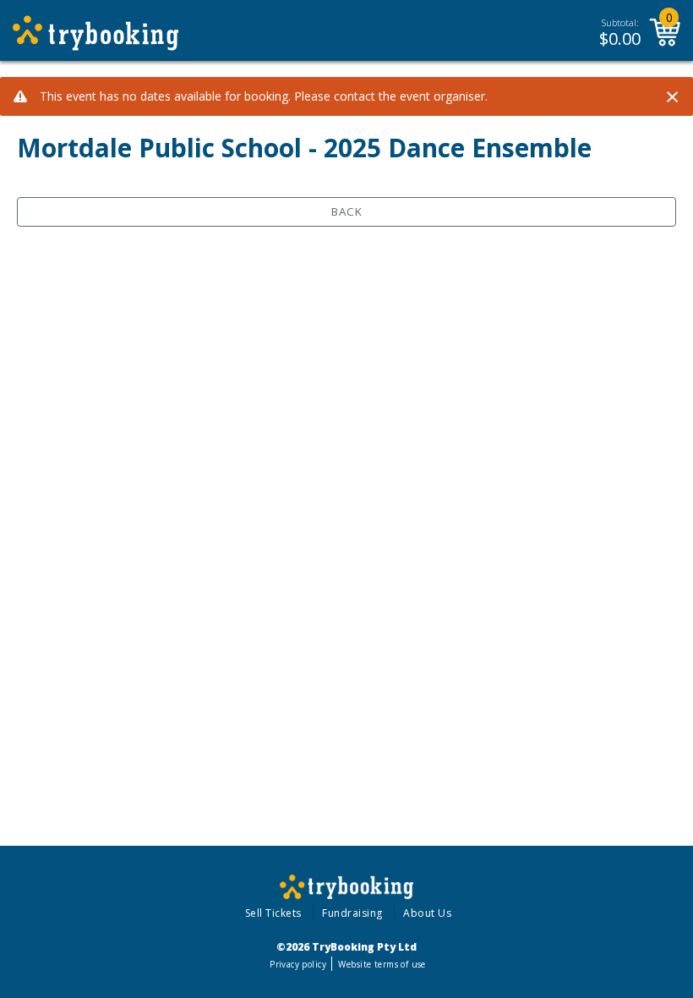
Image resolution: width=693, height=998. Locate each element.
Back (347, 211)
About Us (427, 913)
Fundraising (352, 913)
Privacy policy (298, 964)
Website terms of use (381, 964)
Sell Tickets (273, 913)
